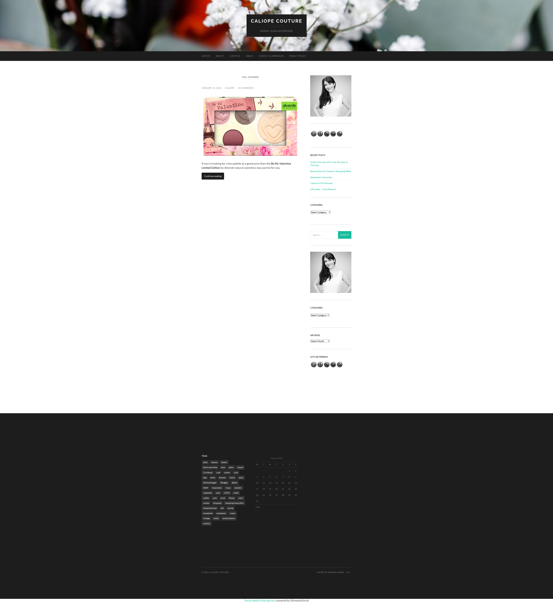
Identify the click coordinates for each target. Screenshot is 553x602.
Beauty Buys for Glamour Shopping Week (330, 171)
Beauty (220, 56)
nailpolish (207, 493)
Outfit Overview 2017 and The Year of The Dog (329, 163)
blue (223, 467)
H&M (205, 488)
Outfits (206, 56)
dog (205, 477)
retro (240, 498)
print (223, 498)
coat (218, 472)
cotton (227, 472)
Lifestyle (235, 56)
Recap (231, 498)
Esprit (232, 477)
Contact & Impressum (271, 56)
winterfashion (228, 518)
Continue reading (212, 176)
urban (232, 513)
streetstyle (208, 513)
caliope (229, 88)
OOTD (227, 493)
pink (215, 498)
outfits (206, 498)
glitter (234, 482)
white (216, 518)
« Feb (257, 507)
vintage (206, 518)
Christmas (207, 472)
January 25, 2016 (211, 88)
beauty (214, 462)
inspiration (217, 488)
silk (222, 508)
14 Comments (246, 88)
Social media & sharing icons (260, 600)
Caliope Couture (276, 21)
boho (231, 467)
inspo (228, 488)
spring (230, 508)
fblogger (224, 482)
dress (212, 477)
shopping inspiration (234, 503)
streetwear (221, 513)
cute (236, 472)
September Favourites (321, 177)
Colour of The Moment (321, 183)
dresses (222, 477)
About (249, 56)
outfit (236, 493)
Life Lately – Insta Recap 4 (323, 189)
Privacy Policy (297, 56)
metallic (238, 488)
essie (241, 477)
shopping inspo (210, 508)
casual (240, 467)
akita (205, 462)
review (206, 503)
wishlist (206, 523)
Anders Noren (336, 572)
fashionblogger (210, 482)
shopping (217, 503)
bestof (224, 462)
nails (218, 493)
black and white (210, 467)
